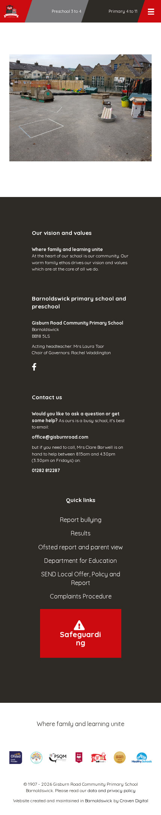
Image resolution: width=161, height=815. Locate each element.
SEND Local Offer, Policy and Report (80, 578)
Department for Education (80, 560)
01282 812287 (46, 470)
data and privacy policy (112, 790)
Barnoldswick (98, 800)
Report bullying (80, 519)
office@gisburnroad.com (60, 437)
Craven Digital (134, 800)
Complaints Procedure (81, 596)
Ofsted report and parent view (80, 547)
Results (81, 533)
